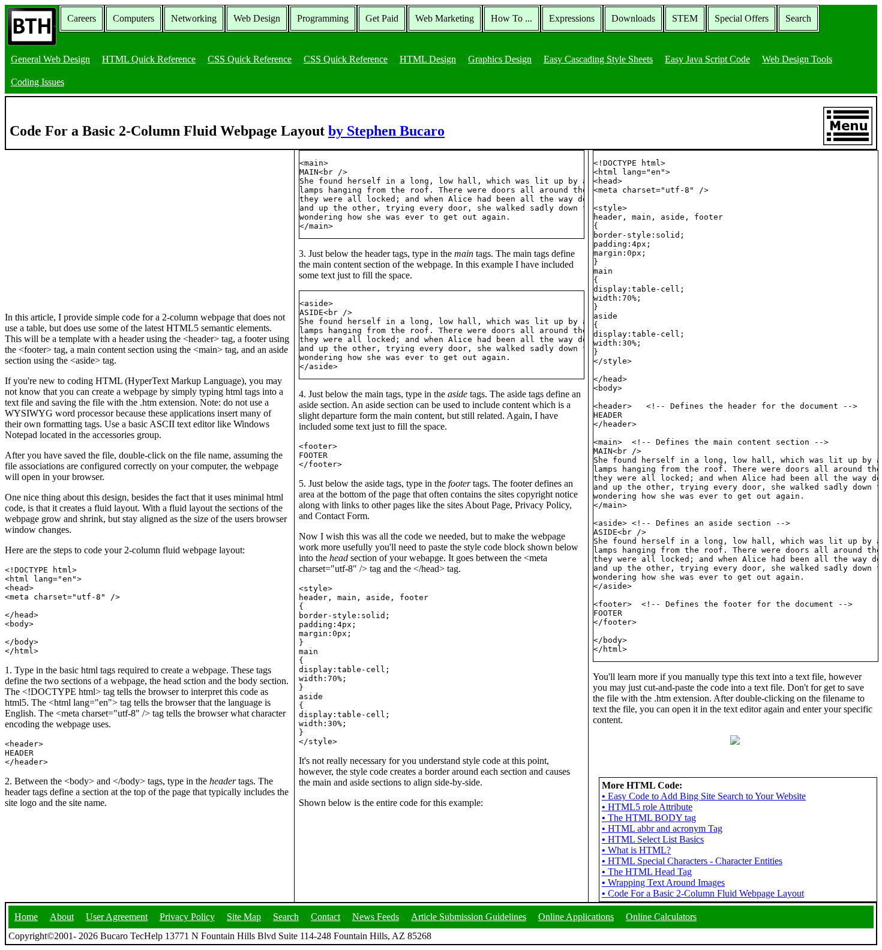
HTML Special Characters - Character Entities (692, 861)
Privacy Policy (187, 917)
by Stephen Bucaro (386, 131)
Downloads (633, 18)
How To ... (511, 18)
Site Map (244, 917)
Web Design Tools (797, 59)
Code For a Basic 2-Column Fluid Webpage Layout (703, 893)
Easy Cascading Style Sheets (598, 59)
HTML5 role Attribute (647, 807)
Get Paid (381, 18)
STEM (685, 18)
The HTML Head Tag (647, 872)
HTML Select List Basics (653, 839)
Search (798, 18)
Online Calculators (661, 917)
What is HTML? (636, 850)
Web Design (256, 18)
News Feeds (375, 917)
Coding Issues (37, 82)
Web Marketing (444, 18)
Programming (323, 18)
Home (26, 917)
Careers (81, 18)
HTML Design (428, 59)
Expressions (572, 18)
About (62, 917)
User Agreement (117, 917)
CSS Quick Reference (250, 59)
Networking (194, 18)
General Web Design (50, 59)
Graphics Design (500, 59)
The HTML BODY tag (649, 818)
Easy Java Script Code (707, 59)
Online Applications (576, 917)
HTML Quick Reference (149, 59)
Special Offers (742, 18)
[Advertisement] (95, 225)
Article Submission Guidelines (468, 917)
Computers (133, 18)
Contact (325, 917)
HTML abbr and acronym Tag (662, 828)
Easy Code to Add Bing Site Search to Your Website (704, 796)
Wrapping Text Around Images (663, 882)
